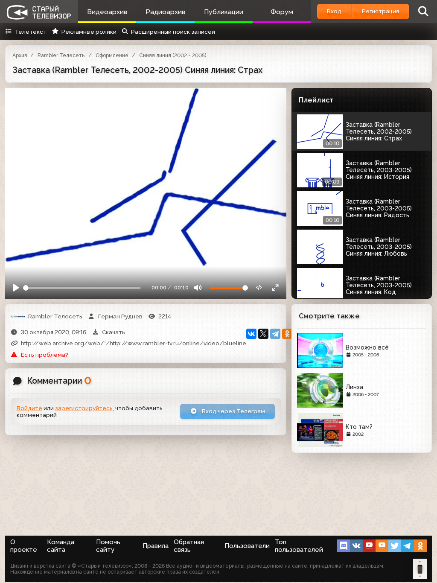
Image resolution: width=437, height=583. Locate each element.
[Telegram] (275, 334)
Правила (156, 546)
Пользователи (247, 546)
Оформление (112, 55)
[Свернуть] (275, 288)
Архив (19, 55)
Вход (334, 11)
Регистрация (380, 11)
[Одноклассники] (287, 334)
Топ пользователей (299, 546)
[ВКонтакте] (251, 334)
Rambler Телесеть (61, 55)
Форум (282, 12)
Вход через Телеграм (233, 411)
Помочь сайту (108, 546)
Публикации (223, 12)
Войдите (29, 408)
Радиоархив (165, 12)
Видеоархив (107, 12)
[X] (263, 334)
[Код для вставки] (259, 288)
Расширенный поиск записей (173, 31)
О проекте (23, 546)
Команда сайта (60, 546)
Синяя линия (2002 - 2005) (172, 55)
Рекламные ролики (88, 31)
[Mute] (198, 288)
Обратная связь (189, 546)
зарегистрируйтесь (84, 408)
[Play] (16, 288)
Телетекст (31, 31)
